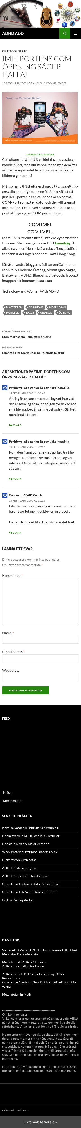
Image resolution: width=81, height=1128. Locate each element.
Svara (17, 425)
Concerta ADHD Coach (25, 495)
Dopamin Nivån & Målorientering (25, 844)
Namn (8, 633)
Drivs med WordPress (15, 1110)
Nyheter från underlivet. (40, 154)
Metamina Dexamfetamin (20, 954)
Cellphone (36, 307)
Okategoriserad (14, 51)
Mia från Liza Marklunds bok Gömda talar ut (33, 350)
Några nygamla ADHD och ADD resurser (31, 836)
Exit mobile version (40, 1122)
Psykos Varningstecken (18, 900)
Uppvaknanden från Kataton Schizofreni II (31, 884)
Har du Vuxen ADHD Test (59, 950)
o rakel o (35, 83)
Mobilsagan (57, 307)
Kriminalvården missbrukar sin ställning (30, 828)
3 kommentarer (55, 83)
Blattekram (14, 307)
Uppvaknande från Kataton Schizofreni (29, 892)
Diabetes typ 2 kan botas (19, 860)
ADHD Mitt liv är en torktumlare (25, 876)
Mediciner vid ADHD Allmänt (23, 962)
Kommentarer (13, 800)
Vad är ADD (10, 950)
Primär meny (75, 33)
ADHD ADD (13, 33)
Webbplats (10, 670)
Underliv (46, 312)
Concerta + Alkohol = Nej (20, 982)
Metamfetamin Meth (16, 994)
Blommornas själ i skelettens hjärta (26, 334)
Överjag (64, 312)
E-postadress (13, 651)
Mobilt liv (13, 312)
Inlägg (7, 792)
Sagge (30, 312)
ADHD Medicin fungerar (19, 868)
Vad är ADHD (29, 950)
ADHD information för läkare (23, 966)
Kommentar (12, 575)
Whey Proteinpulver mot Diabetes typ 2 (30, 852)
